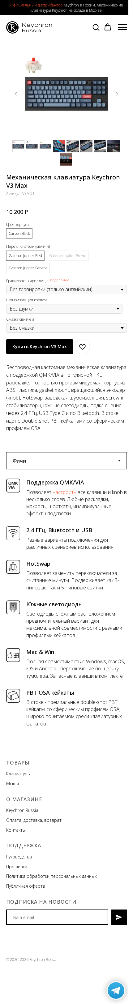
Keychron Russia (22, 810)
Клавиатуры (18, 774)
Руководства (19, 857)
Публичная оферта (25, 886)
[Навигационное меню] (122, 27)
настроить (64, 492)
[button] (96, 27)
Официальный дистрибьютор (36, 5)
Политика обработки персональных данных (51, 876)
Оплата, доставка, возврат (34, 820)
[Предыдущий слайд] (16, 94)
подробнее (59, 280)
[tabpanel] (66, 605)
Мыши (12, 783)
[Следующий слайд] (117, 94)
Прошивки (16, 866)
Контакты (16, 830)
